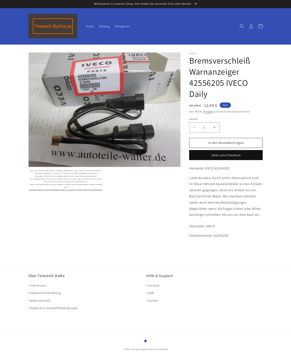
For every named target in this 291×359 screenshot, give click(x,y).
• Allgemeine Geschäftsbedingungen (53, 308)
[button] (241, 26)
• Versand (152, 285)
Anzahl (193, 119)
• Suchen (152, 300)
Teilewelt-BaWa (139, 349)
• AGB (150, 293)
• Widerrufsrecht (39, 300)
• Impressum (37, 285)
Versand (208, 111)
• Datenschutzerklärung (44, 293)
